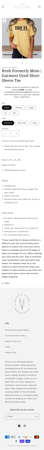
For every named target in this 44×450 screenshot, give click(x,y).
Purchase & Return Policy (15, 336)
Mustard (8, 123)
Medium (19, 108)
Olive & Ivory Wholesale (18, 445)
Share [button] (7, 283)
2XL (14, 113)
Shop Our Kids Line (13, 341)
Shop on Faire (10, 352)
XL (5, 113)
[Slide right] (27, 63)
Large (31, 108)
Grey (35, 123)
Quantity (5, 128)
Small (6, 108)
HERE (21, 90)
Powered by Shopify (30, 445)
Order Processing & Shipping (17, 330)
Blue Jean (22, 123)
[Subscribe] (36, 416)
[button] (3, 7)
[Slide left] (16, 63)
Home (7, 347)
